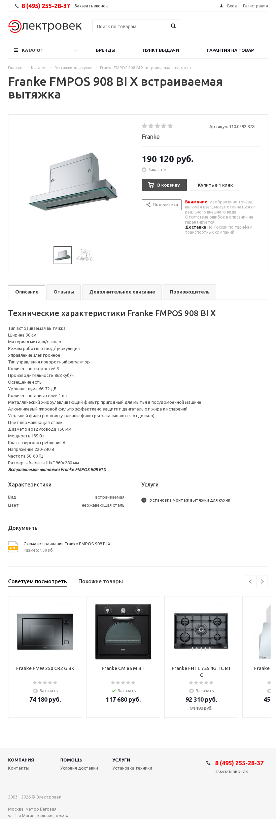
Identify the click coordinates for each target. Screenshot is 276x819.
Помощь (71, 759)
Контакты (18, 768)
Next (262, 581)
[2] (151, 126)
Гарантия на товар (230, 50)
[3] (157, 126)
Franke (151, 136)
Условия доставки (79, 768)
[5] (170, 126)
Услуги (121, 759)
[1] (145, 126)
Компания (21, 759)
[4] (164, 126)
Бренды (105, 50)
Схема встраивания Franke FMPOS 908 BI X (67, 543)
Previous (250, 581)
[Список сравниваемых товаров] (194, 31)
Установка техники (132, 768)
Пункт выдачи (161, 50)
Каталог (32, 50)
